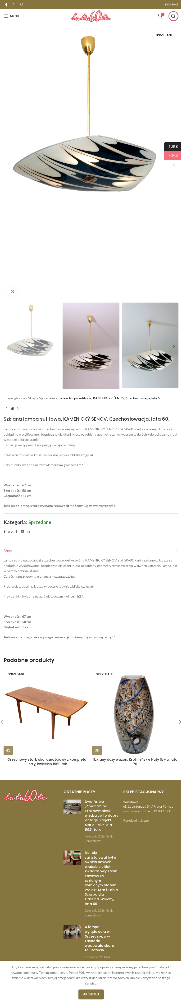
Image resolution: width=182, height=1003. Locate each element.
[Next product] (18, 408)
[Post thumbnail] (72, 821)
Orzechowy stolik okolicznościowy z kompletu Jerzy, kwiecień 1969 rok (46, 762)
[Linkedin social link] (28, 531)
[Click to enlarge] (12, 291)
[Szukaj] (173, 16)
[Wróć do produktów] (12, 408)
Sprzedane (47, 398)
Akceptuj (91, 994)
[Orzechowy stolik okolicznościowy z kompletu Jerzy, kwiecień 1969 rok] (47, 712)
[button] (8, 164)
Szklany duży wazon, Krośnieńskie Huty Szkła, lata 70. (135, 762)
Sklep (32, 398)
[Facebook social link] (6, 4)
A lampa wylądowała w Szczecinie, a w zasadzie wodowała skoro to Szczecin (99, 938)
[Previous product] (6, 408)
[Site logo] (91, 16)
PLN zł (171, 155)
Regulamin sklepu (136, 820)
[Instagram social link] (12, 4)
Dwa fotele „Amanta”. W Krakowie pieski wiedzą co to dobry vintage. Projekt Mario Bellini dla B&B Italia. (101, 815)
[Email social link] (22, 531)
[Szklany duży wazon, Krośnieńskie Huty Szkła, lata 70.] (135, 712)
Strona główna (14, 398)
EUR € (171, 146)
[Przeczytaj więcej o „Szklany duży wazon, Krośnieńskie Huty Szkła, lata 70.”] (97, 750)
